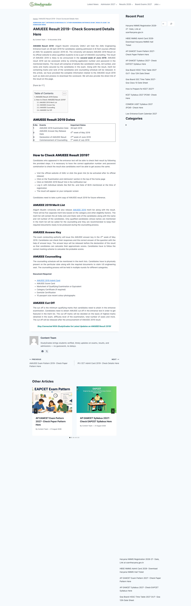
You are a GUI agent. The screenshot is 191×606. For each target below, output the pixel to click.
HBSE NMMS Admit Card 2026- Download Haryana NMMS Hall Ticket (140, 41)
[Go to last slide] (35, 411)
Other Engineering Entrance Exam (81, 22)
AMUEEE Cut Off (46, 110)
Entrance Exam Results (56, 22)
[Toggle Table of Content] (63, 93)
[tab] (69, 437)
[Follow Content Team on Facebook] (42, 351)
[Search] (171, 23)
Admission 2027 (39, 22)
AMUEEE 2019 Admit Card (48, 280)
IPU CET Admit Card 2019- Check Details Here (98, 361)
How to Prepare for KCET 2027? (140, 89)
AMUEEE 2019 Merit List (48, 102)
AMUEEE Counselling (47, 107)
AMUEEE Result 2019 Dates (47, 97)
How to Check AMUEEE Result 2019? (51, 100)
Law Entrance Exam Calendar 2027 (141, 114)
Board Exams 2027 (143, 4)
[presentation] (52, 399)
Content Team (40, 40)
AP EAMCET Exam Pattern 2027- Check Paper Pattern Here (51, 421)
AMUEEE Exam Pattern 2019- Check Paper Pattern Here (48, 362)
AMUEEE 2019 (79, 210)
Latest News (92, 4)
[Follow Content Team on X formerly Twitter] (47, 351)
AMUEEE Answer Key (47, 105)
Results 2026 (101, 22)
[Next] (113, 411)
